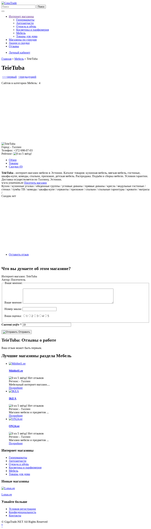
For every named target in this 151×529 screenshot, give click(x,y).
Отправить (24, 332)
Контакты (15, 515)
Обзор (13, 159)
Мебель (21, 33)
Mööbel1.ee (16, 370)
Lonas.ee (6, 494)
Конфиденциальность (22, 512)
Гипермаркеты (25, 19)
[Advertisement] (75, 113)
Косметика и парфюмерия (32, 29)
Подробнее (16, 387)
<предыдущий (27, 76)
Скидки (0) (16, 166)
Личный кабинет (19, 52)
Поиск (41, 6)
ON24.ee (14, 426)
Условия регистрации (22, 508)
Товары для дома (26, 36)
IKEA (12, 398)
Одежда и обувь (26, 26)
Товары (13, 163)
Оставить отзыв (19, 254)
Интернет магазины (21, 16)
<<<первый (9, 76)
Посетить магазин (35, 182)
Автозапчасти (25, 23)
